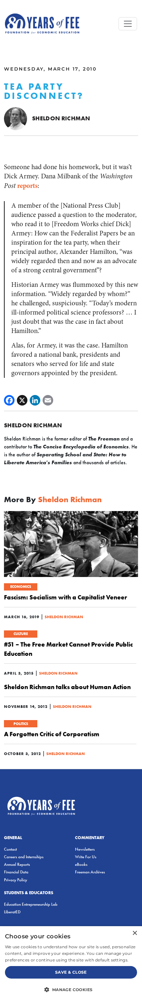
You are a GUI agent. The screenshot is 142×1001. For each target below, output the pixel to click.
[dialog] (71, 963)
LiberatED (12, 911)
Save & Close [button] (71, 972)
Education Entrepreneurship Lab (30, 904)
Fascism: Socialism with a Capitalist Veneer (65, 597)
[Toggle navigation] (128, 23)
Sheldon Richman (61, 118)
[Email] (48, 400)
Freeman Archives (90, 871)
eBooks (81, 864)
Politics (21, 723)
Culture (21, 633)
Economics (20, 586)
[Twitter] (22, 400)
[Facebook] (9, 400)
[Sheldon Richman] (15, 118)
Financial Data (16, 871)
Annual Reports (17, 864)
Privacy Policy (15, 879)
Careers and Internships (24, 856)
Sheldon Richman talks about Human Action (67, 687)
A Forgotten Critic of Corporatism (51, 734)
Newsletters (85, 849)
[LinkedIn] (35, 400)
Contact (10, 849)
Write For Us (85, 856)
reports (27, 186)
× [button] (134, 933)
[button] (71, 989)
